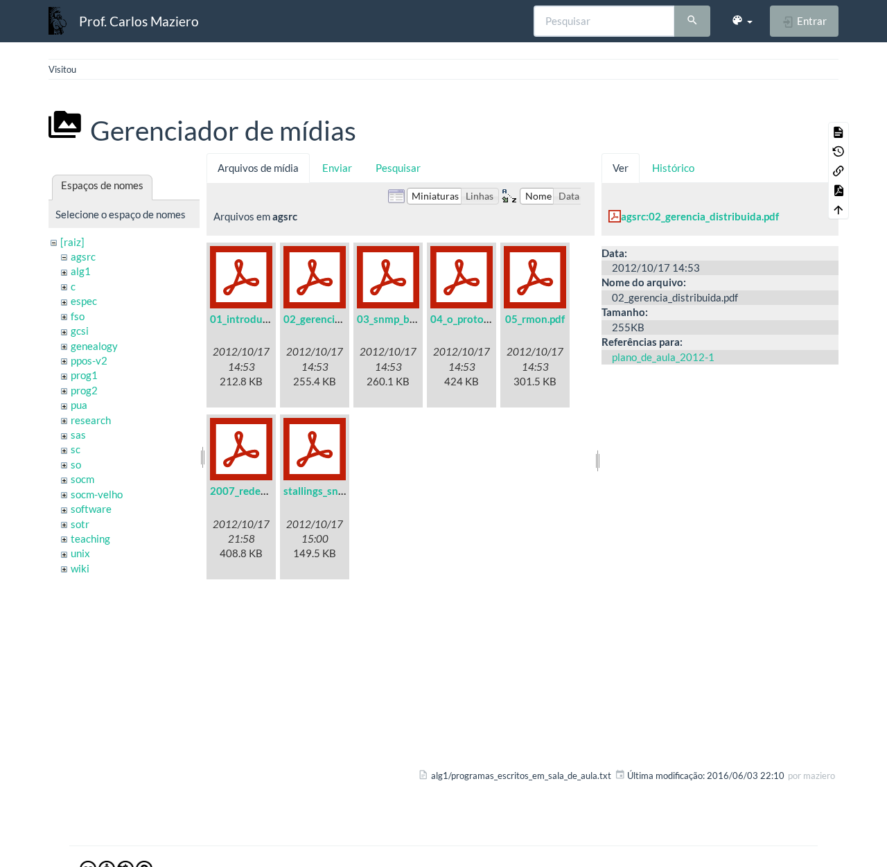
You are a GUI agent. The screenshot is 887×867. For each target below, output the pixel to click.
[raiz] (72, 242)
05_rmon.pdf (535, 319)
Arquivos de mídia (258, 167)
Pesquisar (398, 167)
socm (82, 479)
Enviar (337, 167)
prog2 (84, 390)
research (91, 420)
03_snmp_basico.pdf (404, 319)
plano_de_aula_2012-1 (663, 357)
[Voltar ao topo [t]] (838, 209)
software (91, 508)
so (76, 464)
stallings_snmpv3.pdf (332, 490)
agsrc (83, 256)
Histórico (673, 167)
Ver (621, 167)
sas (78, 434)
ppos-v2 (89, 360)
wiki (80, 568)
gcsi (80, 330)
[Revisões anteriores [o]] (838, 151)
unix (80, 553)
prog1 (84, 375)
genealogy (94, 346)
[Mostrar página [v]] (838, 132)
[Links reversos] (838, 170)
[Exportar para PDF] (838, 190)
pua (79, 405)
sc (75, 449)
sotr (80, 524)
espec (84, 301)
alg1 (81, 271)
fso (78, 316)
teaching (90, 538)
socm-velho (97, 494)
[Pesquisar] (692, 21)
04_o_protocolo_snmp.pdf (490, 319)
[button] (742, 21)
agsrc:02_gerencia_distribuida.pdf (700, 216)
